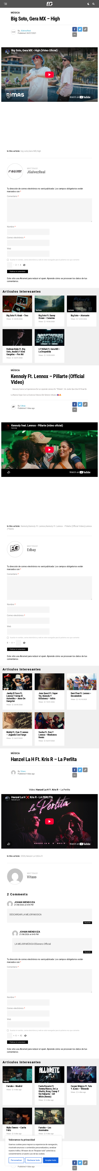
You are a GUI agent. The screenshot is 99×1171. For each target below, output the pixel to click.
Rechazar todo (33, 1160)
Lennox (88, 526)
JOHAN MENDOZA (24, 902)
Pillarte (10, 529)
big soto (24, 151)
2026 (23, 856)
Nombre (11, 226)
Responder (87, 922)
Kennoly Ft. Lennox (36, 526)
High (39, 151)
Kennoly (24, 526)
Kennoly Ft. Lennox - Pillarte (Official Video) (65, 526)
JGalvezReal (25, 31)
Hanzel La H (31, 856)
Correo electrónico (16, 237)
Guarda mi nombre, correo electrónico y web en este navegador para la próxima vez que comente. (45, 260)
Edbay (23, 406)
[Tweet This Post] (80, 29)
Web (9, 248)
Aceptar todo (50, 1160)
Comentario (13, 196)
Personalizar (16, 1160)
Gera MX (32, 151)
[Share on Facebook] (74, 29)
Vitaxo (8, 319)
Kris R (40, 856)
